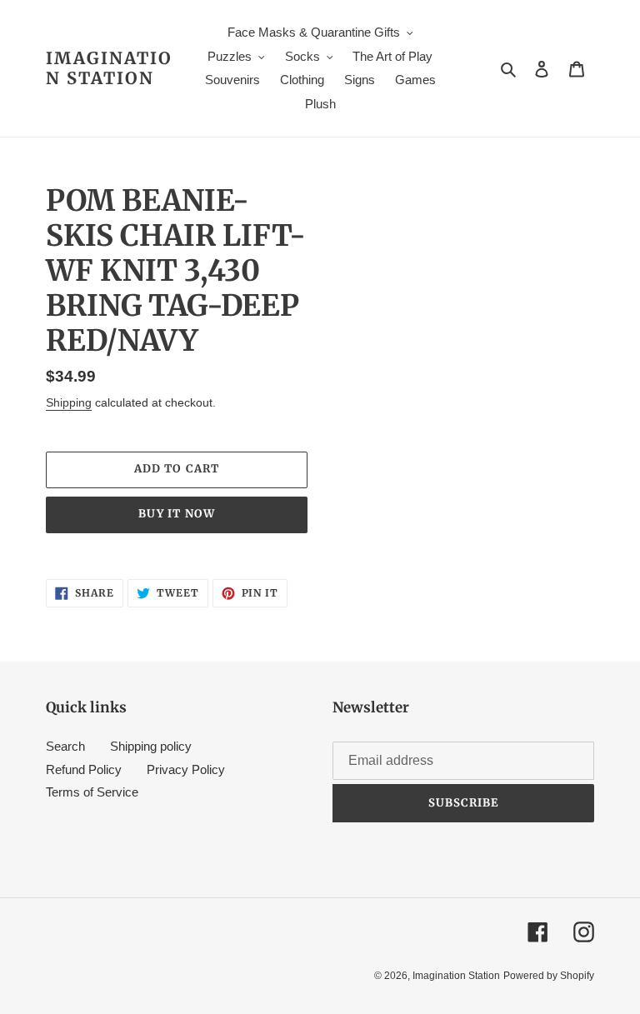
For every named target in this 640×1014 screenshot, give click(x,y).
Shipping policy (151, 746)
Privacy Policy (186, 769)
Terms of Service (92, 792)
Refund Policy (84, 769)
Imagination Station (109, 68)
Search (65, 746)
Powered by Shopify (548, 976)
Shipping (69, 402)
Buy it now (176, 514)
